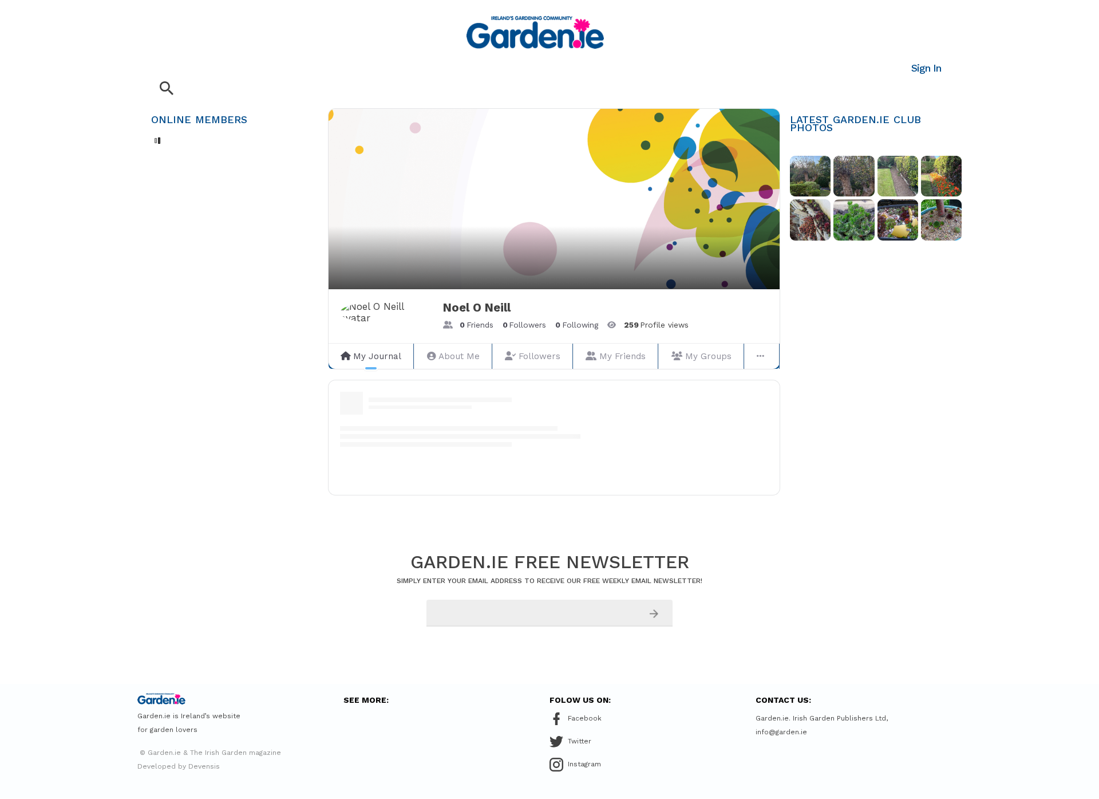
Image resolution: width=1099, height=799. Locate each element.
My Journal (377, 356)
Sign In (926, 68)
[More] (762, 356)
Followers (539, 356)
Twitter (579, 741)
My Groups (708, 356)
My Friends (622, 356)
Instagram (584, 764)
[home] (535, 32)
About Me (459, 356)
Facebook (585, 718)
